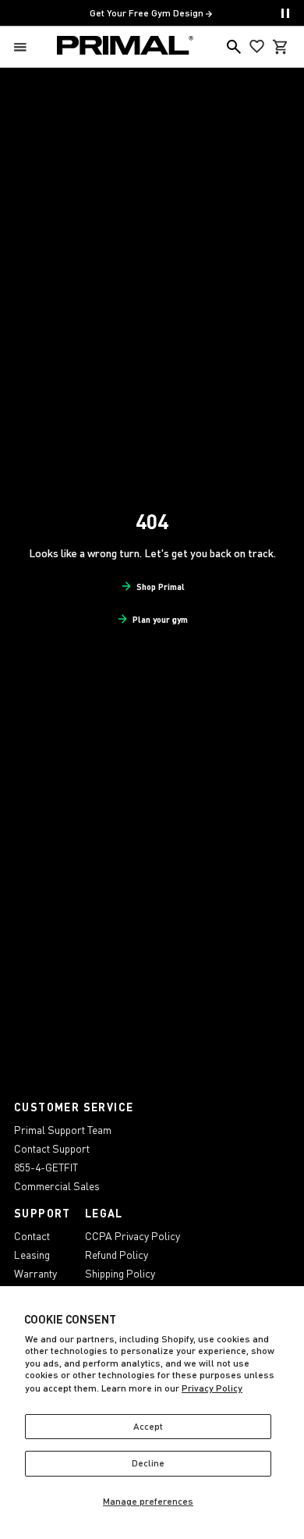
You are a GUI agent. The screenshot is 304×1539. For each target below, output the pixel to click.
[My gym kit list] (257, 47)
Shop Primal (160, 586)
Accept (148, 1426)
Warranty (35, 1273)
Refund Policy (116, 1254)
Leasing (32, 1254)
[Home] (125, 47)
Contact (32, 1235)
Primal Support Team (62, 1129)
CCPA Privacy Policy (132, 1235)
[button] (23, 47)
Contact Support (52, 1148)
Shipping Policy (120, 1273)
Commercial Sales (57, 1185)
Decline (148, 1463)
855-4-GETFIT (46, 1167)
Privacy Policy (212, 1388)
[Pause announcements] (285, 13)
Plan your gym (160, 619)
